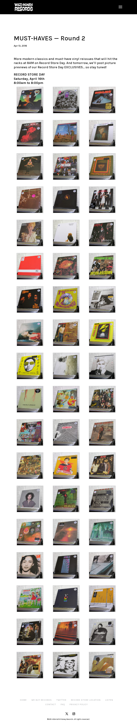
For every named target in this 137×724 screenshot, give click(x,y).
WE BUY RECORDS (41, 700)
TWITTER (61, 700)
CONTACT (50, 704)
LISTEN (109, 700)
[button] (32, 100)
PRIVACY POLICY (79, 704)
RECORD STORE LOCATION (86, 700)
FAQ (63, 704)
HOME (23, 700)
